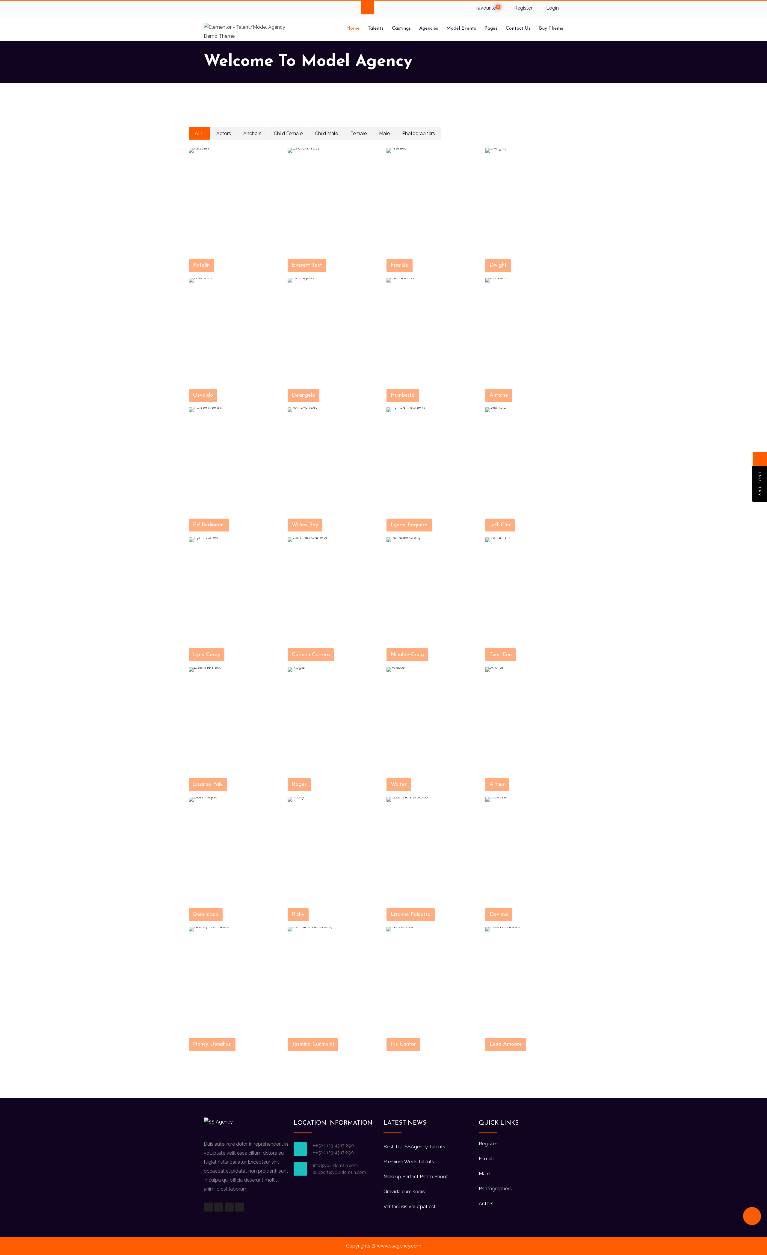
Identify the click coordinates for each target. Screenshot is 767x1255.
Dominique (205, 914)
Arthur (497, 784)
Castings (401, 28)
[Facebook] (209, 9)
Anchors (252, 133)
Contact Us (518, 28)
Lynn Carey (206, 655)
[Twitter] (255, 9)
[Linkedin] (244, 9)
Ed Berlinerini (209, 525)
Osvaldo (203, 395)
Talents (376, 28)
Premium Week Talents (409, 1162)
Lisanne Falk (208, 784)
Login (552, 8)
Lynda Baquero (409, 525)
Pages (490, 28)
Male (384, 133)
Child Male (326, 133)
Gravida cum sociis (404, 1191)
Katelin (201, 265)
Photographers (418, 133)
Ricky (298, 914)
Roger (299, 784)
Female (358, 133)
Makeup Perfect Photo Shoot (416, 1177)
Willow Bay (305, 525)
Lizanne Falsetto (411, 914)
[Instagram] (229, 1207)
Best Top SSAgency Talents (414, 1147)
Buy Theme (551, 28)
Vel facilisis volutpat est (410, 1206)
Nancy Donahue (212, 1044)
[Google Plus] (220, 9)
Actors (223, 133)
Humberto (403, 395)
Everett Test (307, 265)
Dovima (499, 914)
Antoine (499, 395)
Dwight (498, 265)
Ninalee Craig (407, 655)
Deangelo (303, 395)
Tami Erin (501, 655)
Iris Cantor (403, 1044)
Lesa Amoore (506, 1044)
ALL (199, 133)
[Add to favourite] (276, 266)
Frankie (399, 265)
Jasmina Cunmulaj (313, 1044)
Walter (399, 784)
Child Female (288, 133)
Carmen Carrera (311, 655)
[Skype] (232, 9)
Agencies (428, 28)
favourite (487, 8)
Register (522, 8)
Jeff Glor (500, 525)
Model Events (461, 28)
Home (353, 28)
